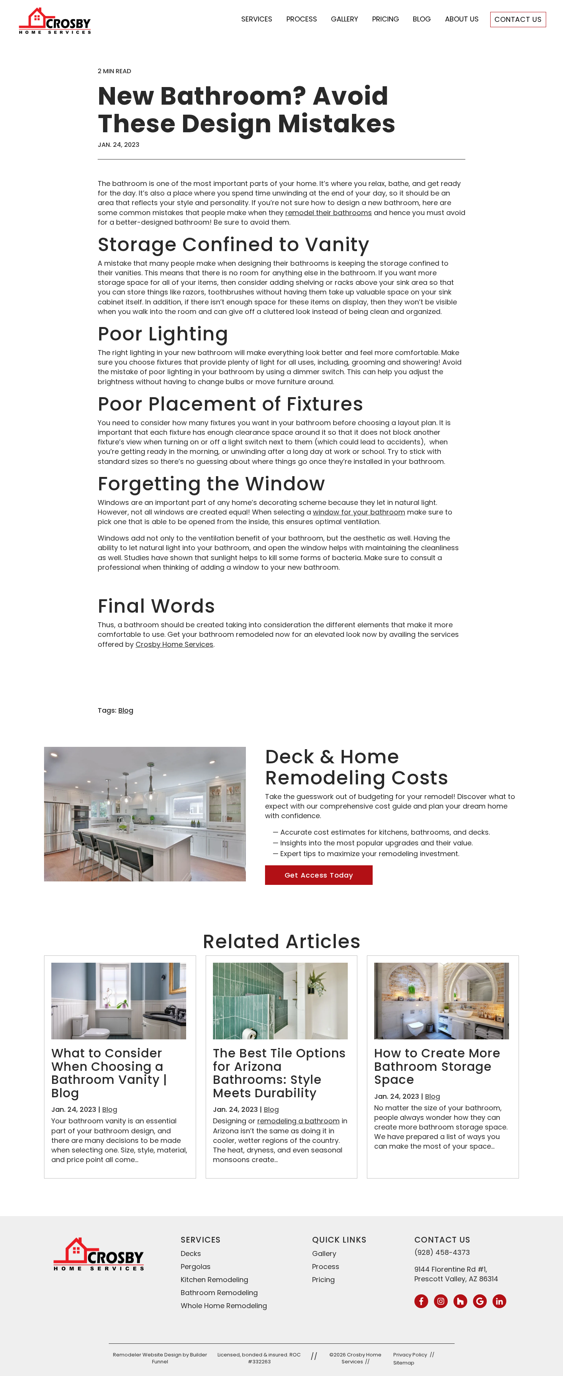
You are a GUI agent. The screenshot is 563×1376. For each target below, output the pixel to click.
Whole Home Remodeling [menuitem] (224, 1305)
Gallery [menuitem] (324, 1253)
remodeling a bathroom (298, 1121)
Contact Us (518, 19)
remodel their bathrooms (328, 212)
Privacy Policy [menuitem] (410, 1354)
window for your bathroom (359, 512)
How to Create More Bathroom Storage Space (437, 1066)
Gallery (344, 19)
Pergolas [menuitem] (196, 1266)
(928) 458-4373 (442, 1252)
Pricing (385, 19)
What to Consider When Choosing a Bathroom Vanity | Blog (109, 1073)
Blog (422, 19)
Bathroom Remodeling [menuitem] (219, 1292)
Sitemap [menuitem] (403, 1362)
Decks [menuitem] (191, 1253)
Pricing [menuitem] (323, 1279)
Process (301, 19)
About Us (462, 19)
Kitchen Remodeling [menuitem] (214, 1279)
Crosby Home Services (174, 644)
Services (256, 19)
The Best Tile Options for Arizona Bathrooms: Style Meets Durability (279, 1073)
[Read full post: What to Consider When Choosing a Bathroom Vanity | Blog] (118, 1037)
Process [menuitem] (325, 1266)
